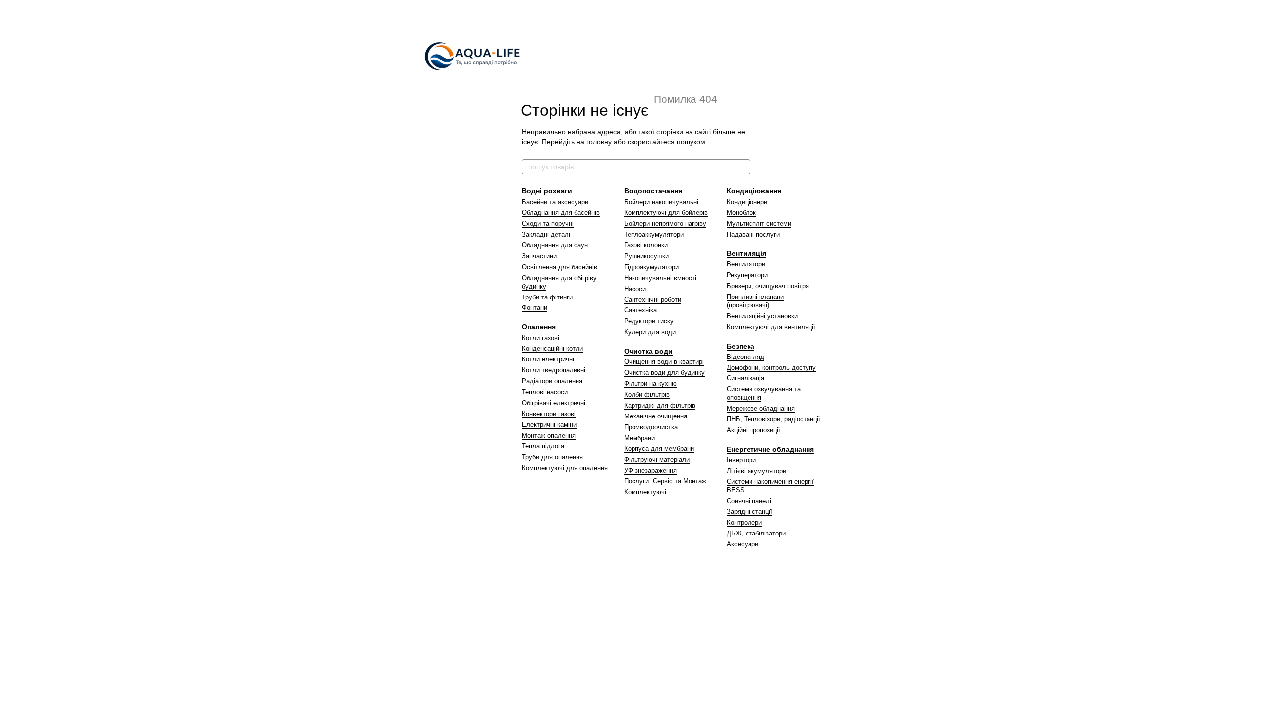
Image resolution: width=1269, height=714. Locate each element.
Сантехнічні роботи (652, 299)
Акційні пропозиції (753, 430)
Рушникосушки (646, 256)
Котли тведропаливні (553, 370)
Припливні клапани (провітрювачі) (755, 301)
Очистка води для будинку (664, 372)
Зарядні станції (749, 511)
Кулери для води (650, 332)
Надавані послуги (753, 234)
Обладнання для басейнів (561, 212)
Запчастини (539, 256)
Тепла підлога (543, 446)
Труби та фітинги (547, 297)
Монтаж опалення (549, 435)
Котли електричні (548, 359)
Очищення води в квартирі (664, 361)
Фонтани (534, 307)
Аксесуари (742, 544)
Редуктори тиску (649, 321)
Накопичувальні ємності (660, 278)
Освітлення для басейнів (559, 267)
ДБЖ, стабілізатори (756, 533)
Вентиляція (746, 253)
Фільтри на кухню (650, 383)
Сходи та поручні (548, 223)
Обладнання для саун (555, 245)
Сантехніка (640, 310)
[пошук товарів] (742, 166)
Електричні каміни (549, 424)
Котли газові (540, 338)
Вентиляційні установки (762, 316)
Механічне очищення (655, 416)
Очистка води (648, 351)
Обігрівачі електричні (553, 403)
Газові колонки (646, 245)
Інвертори (741, 460)
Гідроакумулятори (651, 267)
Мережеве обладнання (761, 408)
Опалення (539, 327)
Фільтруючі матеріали (657, 459)
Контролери (744, 522)
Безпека (740, 346)
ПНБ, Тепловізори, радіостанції (773, 419)
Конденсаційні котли (552, 348)
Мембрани (639, 438)
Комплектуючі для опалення (565, 468)
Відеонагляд (745, 356)
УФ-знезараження (650, 470)
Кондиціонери (747, 202)
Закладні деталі (546, 234)
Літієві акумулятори (756, 471)
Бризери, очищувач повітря (768, 286)
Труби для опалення (552, 457)
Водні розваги (547, 191)
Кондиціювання (754, 191)
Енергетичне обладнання (770, 449)
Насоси (635, 289)
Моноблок (741, 212)
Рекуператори (747, 275)
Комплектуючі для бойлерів (666, 212)
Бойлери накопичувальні (661, 202)
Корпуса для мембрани (659, 448)
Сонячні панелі (749, 501)
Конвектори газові (549, 413)
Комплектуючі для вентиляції (771, 327)
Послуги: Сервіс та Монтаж (665, 481)
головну (599, 142)
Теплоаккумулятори (654, 234)
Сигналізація (745, 378)
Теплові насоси (545, 392)
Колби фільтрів (647, 394)
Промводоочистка (651, 427)
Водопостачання (653, 191)
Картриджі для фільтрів (659, 405)
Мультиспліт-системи (759, 223)
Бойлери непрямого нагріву (665, 223)
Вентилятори (746, 264)
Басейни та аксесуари (555, 202)
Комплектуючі (645, 492)
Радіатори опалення (552, 381)
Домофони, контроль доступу (771, 367)
